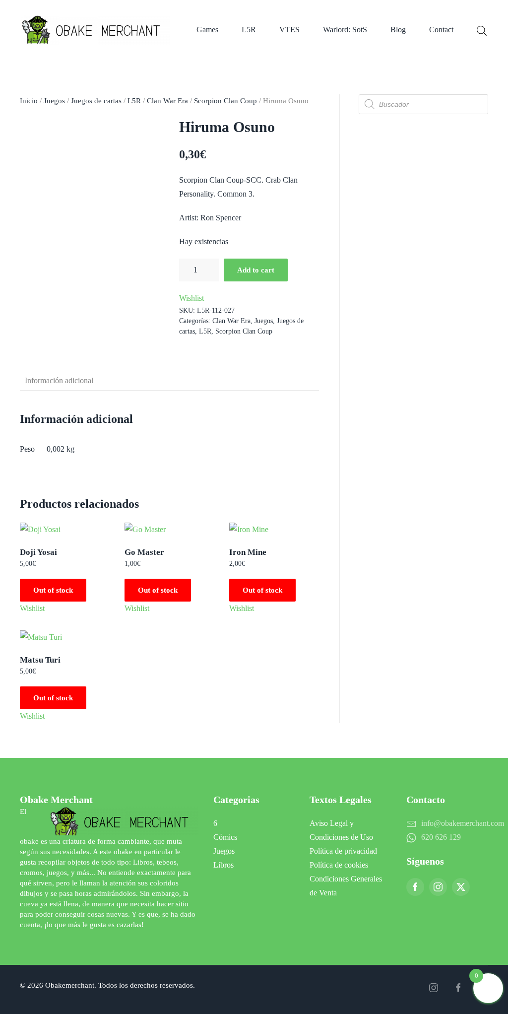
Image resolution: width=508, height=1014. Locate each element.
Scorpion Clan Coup (225, 101)
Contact (441, 29)
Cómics (225, 837)
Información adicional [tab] (59, 380)
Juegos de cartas (96, 101)
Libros (223, 865)
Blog (398, 29)
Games (207, 29)
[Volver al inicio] (97, 30)
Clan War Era (167, 101)
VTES (289, 29)
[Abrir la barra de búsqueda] (482, 29)
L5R (249, 29)
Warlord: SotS (345, 29)
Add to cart (255, 270)
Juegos (54, 101)
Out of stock (53, 590)
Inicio (29, 101)
